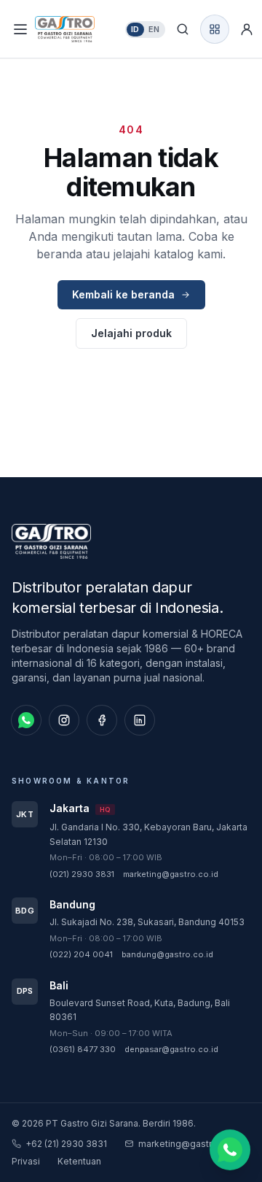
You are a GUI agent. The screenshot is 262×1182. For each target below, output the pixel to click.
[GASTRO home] (77, 29)
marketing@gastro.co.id (170, 874)
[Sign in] (246, 29)
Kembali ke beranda (123, 294)
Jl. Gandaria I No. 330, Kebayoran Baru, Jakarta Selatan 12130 (148, 834)
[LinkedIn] (139, 720)
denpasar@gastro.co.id (171, 1049)
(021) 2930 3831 (81, 874)
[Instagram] (64, 720)
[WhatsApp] (26, 720)
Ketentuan (79, 1161)
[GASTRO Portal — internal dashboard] (214, 29)
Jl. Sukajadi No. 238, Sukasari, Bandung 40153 (147, 921)
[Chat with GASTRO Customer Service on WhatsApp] (230, 1149)
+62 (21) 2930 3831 (66, 1143)
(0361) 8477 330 (82, 1049)
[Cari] (182, 29)
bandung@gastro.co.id (167, 954)
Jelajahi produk (131, 333)
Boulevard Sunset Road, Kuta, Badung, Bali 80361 (139, 1010)
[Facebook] (101, 720)
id (135, 29)
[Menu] (20, 29)
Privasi (26, 1161)
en (154, 29)
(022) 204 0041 (81, 954)
